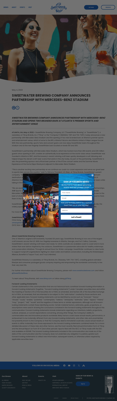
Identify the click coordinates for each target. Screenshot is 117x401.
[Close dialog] (92, 175)
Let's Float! (76, 217)
